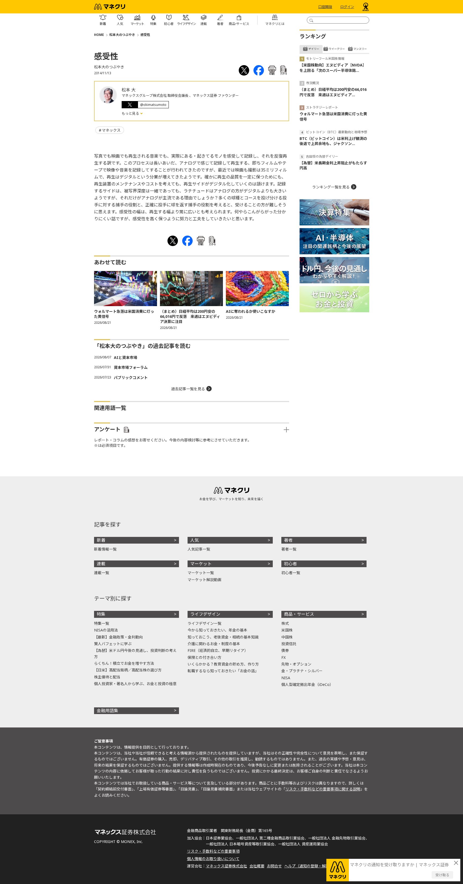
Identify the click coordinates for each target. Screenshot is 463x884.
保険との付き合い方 (204, 657)
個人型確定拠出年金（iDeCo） (307, 684)
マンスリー (360, 49)
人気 (194, 540)
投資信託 (288, 643)
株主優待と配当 (107, 676)
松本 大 (129, 90)
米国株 (287, 630)
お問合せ (274, 865)
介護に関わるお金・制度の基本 (214, 643)
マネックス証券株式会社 (226, 865)
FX (283, 657)
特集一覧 (101, 623)
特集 (101, 614)
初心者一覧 (290, 572)
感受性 (145, 34)
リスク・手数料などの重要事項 (213, 851)
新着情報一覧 (105, 549)
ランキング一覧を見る (331, 187)
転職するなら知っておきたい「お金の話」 (223, 670)
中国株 (287, 637)
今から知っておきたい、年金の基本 (217, 630)
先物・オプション (296, 664)
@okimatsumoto (153, 104)
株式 (285, 623)
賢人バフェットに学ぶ (113, 643)
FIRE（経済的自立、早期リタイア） (218, 650)
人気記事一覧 (199, 549)
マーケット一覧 (201, 572)
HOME (99, 34)
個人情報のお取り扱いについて (213, 858)
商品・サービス (299, 614)
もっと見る (131, 113)
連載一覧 (101, 572)
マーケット (201, 564)
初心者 (290, 564)
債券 (285, 650)
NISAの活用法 (106, 630)
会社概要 (256, 865)
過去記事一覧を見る (188, 388)
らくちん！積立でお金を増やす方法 (124, 663)
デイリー (313, 49)
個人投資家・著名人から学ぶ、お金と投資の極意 (135, 683)
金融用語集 (107, 711)
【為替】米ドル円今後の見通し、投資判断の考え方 (135, 653)
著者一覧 (288, 549)
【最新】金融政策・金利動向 (118, 637)
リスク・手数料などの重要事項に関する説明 (322, 789)
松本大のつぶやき (122, 34)
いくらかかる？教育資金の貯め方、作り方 (223, 664)
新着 (101, 540)
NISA (285, 677)
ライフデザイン (205, 614)
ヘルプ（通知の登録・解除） (308, 865)
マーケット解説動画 (204, 579)
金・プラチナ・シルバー (302, 670)
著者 (288, 540)
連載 (101, 564)
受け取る (442, 874)
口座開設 (325, 6)
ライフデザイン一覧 (204, 623)
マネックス (111, 130)
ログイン (347, 6)
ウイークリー (337, 49)
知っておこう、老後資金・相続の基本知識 (223, 637)
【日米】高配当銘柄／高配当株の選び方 (128, 670)
